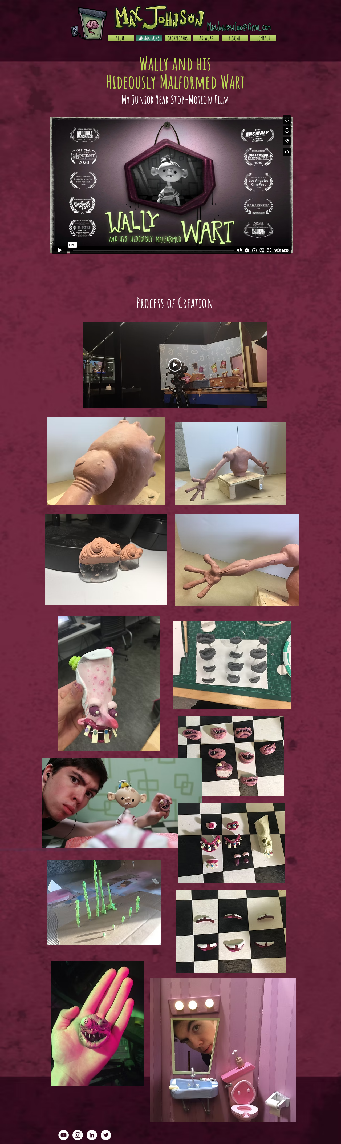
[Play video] (175, 365)
